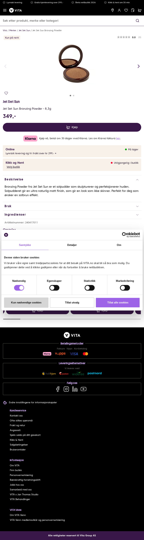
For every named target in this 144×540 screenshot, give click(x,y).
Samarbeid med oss (21, 489)
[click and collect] (132, 10)
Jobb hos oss (17, 485)
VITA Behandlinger (20, 499)
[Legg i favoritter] (6, 93)
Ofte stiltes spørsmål (21, 420)
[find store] (112, 10)
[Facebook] (58, 389)
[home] (15, 10)
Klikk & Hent (16, 440)
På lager (133, 149)
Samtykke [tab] (25, 244)
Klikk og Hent (15, 162)
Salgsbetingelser (19, 444)
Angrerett (15, 430)
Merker (12, 30)
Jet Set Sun (24, 30)
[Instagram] (66, 389)
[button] (137, 20)
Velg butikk (13, 166)
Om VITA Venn (18, 515)
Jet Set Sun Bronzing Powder (47, 30)
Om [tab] (119, 244)
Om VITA (14, 465)
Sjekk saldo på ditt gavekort (25, 435)
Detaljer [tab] (72, 244)
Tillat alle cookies (117, 302)
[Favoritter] (126, 10)
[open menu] (4, 10)
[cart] (139, 10)
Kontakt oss (16, 415)
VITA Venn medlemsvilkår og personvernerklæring (37, 520)
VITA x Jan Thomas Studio (24, 494)
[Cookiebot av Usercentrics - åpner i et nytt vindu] (124, 234)
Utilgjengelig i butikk (126, 162)
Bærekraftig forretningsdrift (25, 480)
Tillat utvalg (72, 302)
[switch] (54, 288)
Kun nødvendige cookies (26, 302)
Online (10, 149)
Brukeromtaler (18, 449)
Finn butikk (16, 470)
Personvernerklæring (21, 475)
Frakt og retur (17, 425)
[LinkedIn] (75, 389)
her (118, 138)
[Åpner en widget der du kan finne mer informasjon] (130, 525)
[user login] (119, 10)
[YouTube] (83, 389)
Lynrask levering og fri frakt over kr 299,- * (31, 153)
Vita (5, 30)
